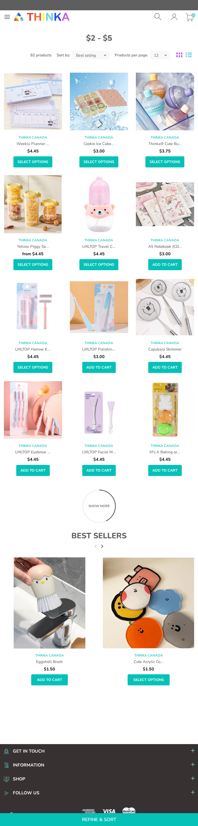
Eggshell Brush (49, 661)
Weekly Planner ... (32, 143)
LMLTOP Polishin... (99, 349)
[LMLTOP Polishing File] (99, 307)
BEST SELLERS (99, 536)
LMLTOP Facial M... (99, 452)
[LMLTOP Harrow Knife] (33, 307)
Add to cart (165, 264)
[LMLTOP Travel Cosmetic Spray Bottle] (99, 204)
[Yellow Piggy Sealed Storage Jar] (33, 204)
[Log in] (174, 17)
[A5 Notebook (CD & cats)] (165, 204)
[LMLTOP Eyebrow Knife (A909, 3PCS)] (33, 410)
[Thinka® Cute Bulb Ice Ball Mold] (165, 101)
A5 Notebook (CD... (165, 246)
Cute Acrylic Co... (148, 661)
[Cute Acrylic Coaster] (148, 603)
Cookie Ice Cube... (99, 143)
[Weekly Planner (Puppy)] (33, 101)
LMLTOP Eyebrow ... (33, 452)
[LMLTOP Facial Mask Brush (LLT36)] (99, 410)
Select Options (33, 161)
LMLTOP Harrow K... (33, 349)
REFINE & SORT (99, 819)
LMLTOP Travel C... (99, 246)
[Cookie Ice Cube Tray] (99, 101)
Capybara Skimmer (165, 349)
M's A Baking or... (165, 452)
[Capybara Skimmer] (165, 307)
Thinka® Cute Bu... (165, 143)
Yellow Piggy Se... (33, 246)
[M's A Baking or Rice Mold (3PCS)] (165, 410)
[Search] (158, 17)
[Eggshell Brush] (49, 603)
